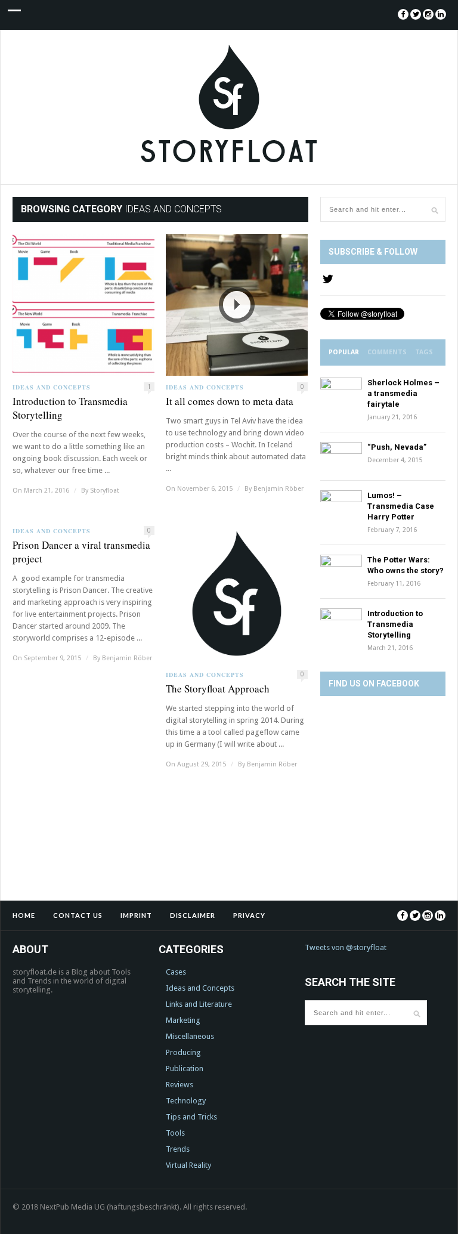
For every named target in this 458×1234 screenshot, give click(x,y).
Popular (344, 352)
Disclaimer (192, 915)
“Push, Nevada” (396, 447)
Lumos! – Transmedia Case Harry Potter (400, 506)
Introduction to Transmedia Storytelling (70, 408)
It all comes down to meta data (229, 401)
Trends (178, 1149)
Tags (424, 352)
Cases (176, 971)
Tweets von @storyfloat (345, 947)
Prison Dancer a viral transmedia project (81, 551)
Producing (183, 1052)
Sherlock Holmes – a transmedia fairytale (403, 393)
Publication (184, 1068)
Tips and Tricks (191, 1116)
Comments (387, 352)
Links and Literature (199, 1004)
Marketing (183, 1020)
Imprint (136, 915)
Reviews (179, 1084)
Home (24, 915)
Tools (175, 1132)
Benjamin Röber (278, 489)
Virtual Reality (188, 1165)
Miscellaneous (190, 1036)
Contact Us (78, 915)
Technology (186, 1100)
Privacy (249, 915)
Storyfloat (104, 490)
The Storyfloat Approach (218, 688)
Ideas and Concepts (52, 387)
